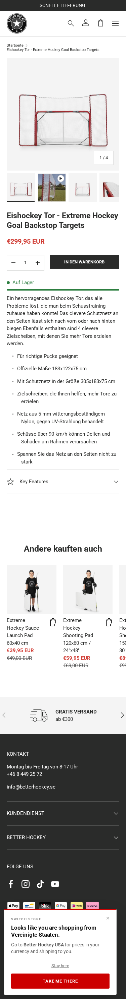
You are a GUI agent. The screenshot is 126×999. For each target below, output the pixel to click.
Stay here (60, 965)
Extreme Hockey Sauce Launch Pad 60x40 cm (23, 631)
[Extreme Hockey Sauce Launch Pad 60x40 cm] (31, 590)
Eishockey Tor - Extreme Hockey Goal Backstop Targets (53, 50)
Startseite (15, 45)
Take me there (60, 981)
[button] (100, 22)
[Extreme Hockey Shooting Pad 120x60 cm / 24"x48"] (88, 590)
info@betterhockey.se (31, 787)
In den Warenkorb (84, 261)
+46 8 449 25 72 (24, 774)
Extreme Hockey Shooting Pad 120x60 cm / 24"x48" (78, 635)
